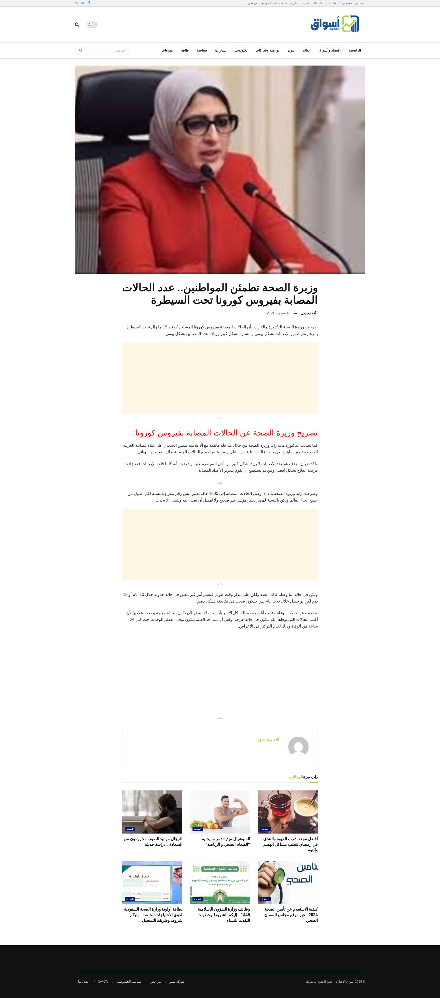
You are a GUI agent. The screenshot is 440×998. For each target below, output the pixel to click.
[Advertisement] (169, 378)
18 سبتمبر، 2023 (278, 313)
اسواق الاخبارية (344, 981)
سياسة (202, 50)
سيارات (220, 50)
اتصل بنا (305, 3)
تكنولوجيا (241, 50)
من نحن (252, 3)
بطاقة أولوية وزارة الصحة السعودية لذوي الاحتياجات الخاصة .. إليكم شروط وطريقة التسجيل (153, 915)
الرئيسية (291, 3)
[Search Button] (79, 50)
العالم (306, 50)
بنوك (290, 50)
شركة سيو (177, 981)
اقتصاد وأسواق (330, 50)
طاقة (185, 50)
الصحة (265, 828)
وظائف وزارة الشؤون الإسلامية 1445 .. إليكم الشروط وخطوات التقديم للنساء (224, 915)
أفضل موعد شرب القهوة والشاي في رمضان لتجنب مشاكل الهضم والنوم (290, 844)
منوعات (167, 50)
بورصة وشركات (267, 50)
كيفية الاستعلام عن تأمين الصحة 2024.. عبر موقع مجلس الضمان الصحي (291, 915)
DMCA (317, 3)
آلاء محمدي (308, 313)
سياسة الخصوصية (271, 3)
